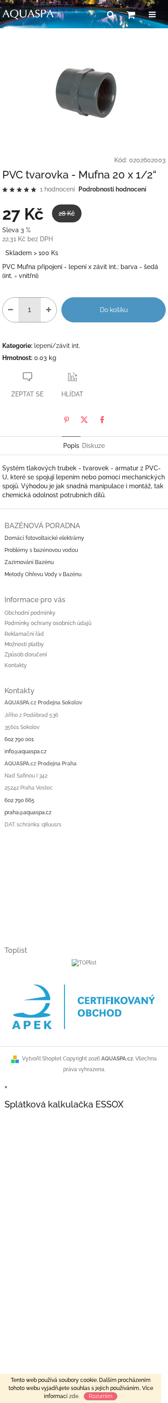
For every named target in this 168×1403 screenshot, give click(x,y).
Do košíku (114, 309)
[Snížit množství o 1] (10, 310)
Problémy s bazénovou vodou (41, 550)
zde (73, 1396)
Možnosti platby (24, 644)
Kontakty (15, 665)
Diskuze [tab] (93, 445)
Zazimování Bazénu (29, 562)
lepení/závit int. (57, 345)
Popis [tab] (71, 445)
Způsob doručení (25, 655)
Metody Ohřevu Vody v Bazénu (43, 574)
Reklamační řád (24, 634)
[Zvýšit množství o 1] (48, 310)
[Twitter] (84, 420)
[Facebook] (102, 420)
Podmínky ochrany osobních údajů (47, 623)
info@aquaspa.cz (25, 751)
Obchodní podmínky (30, 613)
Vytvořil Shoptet (41, 1059)
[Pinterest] (66, 420)
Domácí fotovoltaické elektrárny (44, 538)
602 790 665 (19, 800)
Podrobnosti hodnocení (112, 189)
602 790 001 (19, 739)
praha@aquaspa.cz (28, 812)
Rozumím (100, 1396)
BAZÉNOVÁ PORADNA (42, 525)
